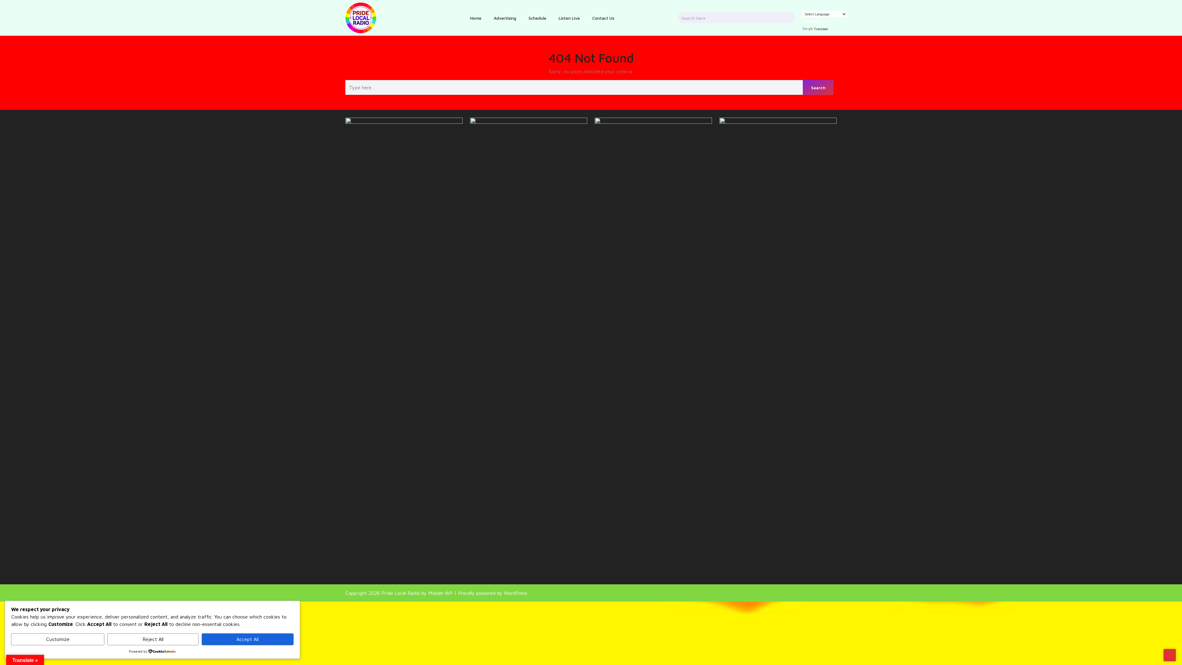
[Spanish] (823, 6)
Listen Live (569, 18)
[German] (811, 6)
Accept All (247, 639)
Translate (821, 29)
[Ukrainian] (836, 6)
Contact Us (603, 18)
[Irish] (817, 6)
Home (475, 18)
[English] (805, 6)
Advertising (505, 18)
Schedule (537, 18)
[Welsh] (842, 6)
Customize (58, 639)
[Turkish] (830, 6)
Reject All (153, 639)
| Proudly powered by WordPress (490, 593)
